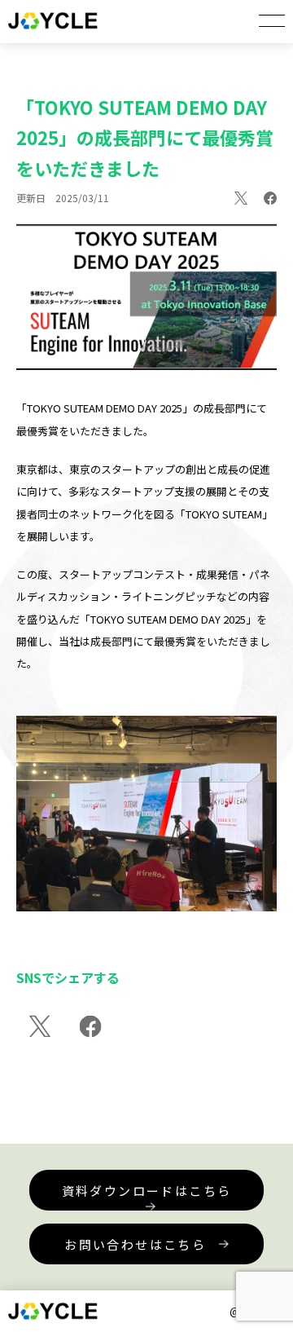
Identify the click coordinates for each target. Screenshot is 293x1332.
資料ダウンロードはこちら (147, 1190)
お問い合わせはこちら (135, 1244)
